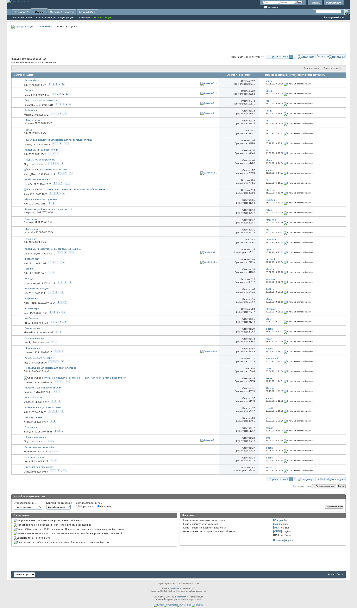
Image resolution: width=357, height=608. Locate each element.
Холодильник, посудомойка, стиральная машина (53, 249)
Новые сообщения (22, 17)
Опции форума (66, 17)
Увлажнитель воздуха (37, 288)
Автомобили (32, 80)
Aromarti (181, 597)
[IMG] (276, 527)
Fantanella (29, 105)
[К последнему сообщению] (298, 84)
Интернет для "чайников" (39, 467)
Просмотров (244, 75)
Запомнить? (273, 7)
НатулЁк (28, 184)
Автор (30, 75)
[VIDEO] (277, 531)
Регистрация (334, 2)
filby (26, 164)
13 (70, 104)
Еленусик (28, 432)
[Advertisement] (178, 38)
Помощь (315, 2)
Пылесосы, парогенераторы (41, 100)
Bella (26, 472)
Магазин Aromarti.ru (62, 12)
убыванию (106, 506)
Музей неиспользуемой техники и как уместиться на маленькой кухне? (85, 377)
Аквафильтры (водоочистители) (43, 387)
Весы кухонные (33, 417)
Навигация (84, 17)
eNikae (27, 323)
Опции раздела (311, 68)
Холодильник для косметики (41, 149)
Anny (26, 194)
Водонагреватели (34, 457)
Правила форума (283, 540)
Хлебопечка (31, 318)
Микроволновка (34, 397)
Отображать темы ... (25, 503)
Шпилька (28, 352)
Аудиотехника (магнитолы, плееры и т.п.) (48, 209)
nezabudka (29, 232)
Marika (27, 115)
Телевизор (30, 239)
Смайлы (277, 524)
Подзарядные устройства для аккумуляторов (50, 368)
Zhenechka (29, 332)
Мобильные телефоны (37, 179)
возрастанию (86, 506)
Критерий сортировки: (59, 503)
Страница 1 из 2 (279, 56)
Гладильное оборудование (40, 159)
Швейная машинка (35, 437)
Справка (38, 17)
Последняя (323, 56)
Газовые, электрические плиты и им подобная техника (75, 189)
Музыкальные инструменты (41, 199)
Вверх (341, 486)
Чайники (29, 268)
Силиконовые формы (56, 169)
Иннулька (29, 212)
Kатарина (29, 123)
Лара (26, 422)
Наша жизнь (45, 26)
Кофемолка (31, 298)
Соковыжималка (34, 338)
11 (66, 143)
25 (63, 84)
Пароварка (31, 427)
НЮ (26, 293)
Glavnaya (28, 222)
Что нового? (21, 12)
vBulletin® (178, 588)
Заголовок (19, 75)
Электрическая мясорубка (39, 447)
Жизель (28, 451)
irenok (27, 342)
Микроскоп (31, 229)
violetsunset (30, 254)
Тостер (28, 130)
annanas (28, 392)
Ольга (27, 402)
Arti (26, 85)
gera (26, 313)
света (27, 461)
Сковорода (31, 219)
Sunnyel (28, 95)
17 (71, 253)
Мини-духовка (33, 120)
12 (67, 94)
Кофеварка (31, 110)
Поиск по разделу (332, 68)
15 (63, 312)
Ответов (231, 75)
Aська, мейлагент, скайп (38, 358)
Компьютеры (32, 308)
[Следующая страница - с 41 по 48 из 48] (306, 56)
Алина (27, 371)
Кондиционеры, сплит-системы (43, 407)
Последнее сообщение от (279, 75)
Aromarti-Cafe (87, 12)
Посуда (29, 90)
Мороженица (32, 348)
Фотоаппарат (32, 259)
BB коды (278, 520)
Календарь (50, 17)
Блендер (29, 278)
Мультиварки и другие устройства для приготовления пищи (59, 140)
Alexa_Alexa (30, 174)
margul (27, 145)
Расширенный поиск (335, 17)
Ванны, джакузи (34, 328)
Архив (331, 574)
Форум (39, 12)
